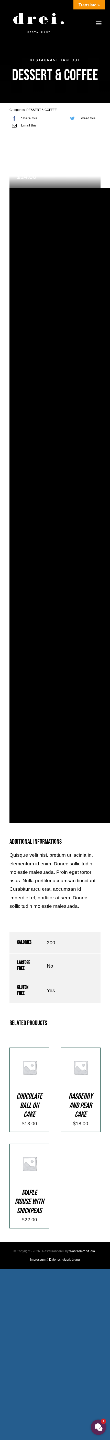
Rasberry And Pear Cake (81, 1105)
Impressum (38, 1259)
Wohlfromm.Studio (82, 1251)
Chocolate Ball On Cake (29, 1105)
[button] (98, 1427)
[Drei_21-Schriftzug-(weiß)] (39, 10)
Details (29, 1074)
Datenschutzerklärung (64, 1259)
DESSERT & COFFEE (41, 110)
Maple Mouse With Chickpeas (29, 1201)
